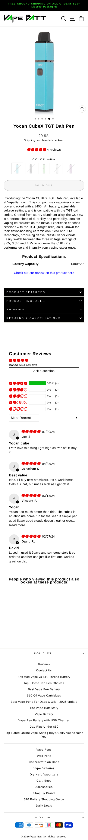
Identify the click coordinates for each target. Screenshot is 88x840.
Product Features (25, 292)
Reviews (44, 664)
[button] (37, 149)
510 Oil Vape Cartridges (44, 695)
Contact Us (44, 670)
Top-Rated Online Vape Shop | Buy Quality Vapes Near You (44, 734)
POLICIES (43, 653)
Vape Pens (43, 749)
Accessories (44, 787)
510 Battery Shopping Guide (44, 799)
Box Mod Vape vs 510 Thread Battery (44, 676)
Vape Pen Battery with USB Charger (43, 720)
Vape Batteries (44, 768)
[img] (31, 432)
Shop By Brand (44, 793)
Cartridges (44, 780)
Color (43, 159)
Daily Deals (44, 805)
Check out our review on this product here (44, 273)
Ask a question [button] (43, 371)
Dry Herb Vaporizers (44, 774)
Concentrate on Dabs (44, 762)
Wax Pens (44, 755)
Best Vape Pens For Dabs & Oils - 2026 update (44, 701)
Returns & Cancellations (33, 318)
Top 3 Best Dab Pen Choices (44, 683)
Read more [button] (17, 525)
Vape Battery (44, 714)
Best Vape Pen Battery (44, 689)
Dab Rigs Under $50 (44, 726)
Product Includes (25, 300)
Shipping (29, 140)
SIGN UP (43, 817)
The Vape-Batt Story (44, 708)
